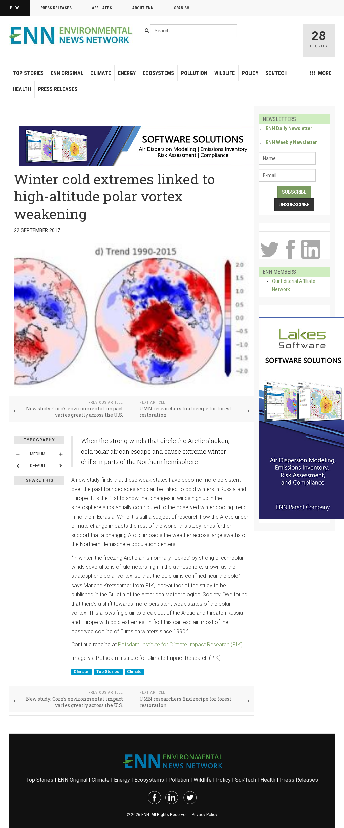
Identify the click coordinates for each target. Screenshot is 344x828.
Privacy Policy (204, 814)
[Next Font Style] (60, 465)
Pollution (194, 73)
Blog (15, 8)
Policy (250, 73)
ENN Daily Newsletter (289, 128)
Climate (100, 73)
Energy (127, 73)
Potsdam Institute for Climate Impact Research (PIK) (180, 644)
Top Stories (28, 73)
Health (22, 89)
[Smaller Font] (18, 454)
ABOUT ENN (143, 8)
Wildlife (224, 73)
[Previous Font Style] (18, 465)
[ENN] (72, 35)
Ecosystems (158, 73)
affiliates (102, 8)
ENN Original (67, 73)
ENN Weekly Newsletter (291, 142)
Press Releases (56, 8)
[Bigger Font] (60, 454)
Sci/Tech (276, 73)
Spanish (181, 8)
